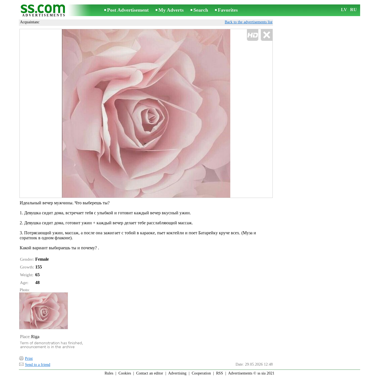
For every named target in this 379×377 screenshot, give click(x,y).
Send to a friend (37, 365)
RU (353, 9)
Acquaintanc (29, 22)
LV (344, 9)
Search (200, 10)
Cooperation (201, 373)
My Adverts (171, 10)
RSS (219, 373)
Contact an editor (149, 373)
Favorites (228, 10)
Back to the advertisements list (248, 22)
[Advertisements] (44, 10)
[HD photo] (146, 113)
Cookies (124, 373)
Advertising (177, 373)
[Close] (266, 35)
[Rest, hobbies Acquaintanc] (43, 310)
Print (29, 358)
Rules (109, 373)
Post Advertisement (128, 10)
